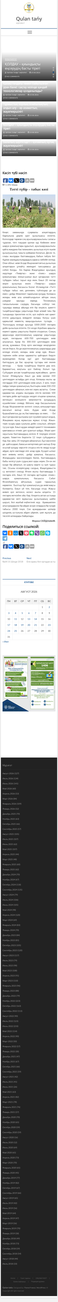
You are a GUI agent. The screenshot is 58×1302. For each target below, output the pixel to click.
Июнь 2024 (8, 905)
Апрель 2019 (9, 1218)
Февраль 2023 (9, 985)
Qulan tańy (29, 19)
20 (29, 625)
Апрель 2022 (9, 1036)
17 (8, 625)
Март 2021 (8, 1102)
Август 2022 (8, 1016)
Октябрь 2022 (9, 1006)
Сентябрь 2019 (10, 1193)
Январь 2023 (9, 990)
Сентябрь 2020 (10, 1132)
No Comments (13, 76)
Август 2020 (8, 1137)
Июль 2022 (8, 1021)
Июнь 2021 (8, 1087)
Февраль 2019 (9, 1228)
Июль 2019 (8, 1203)
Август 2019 (8, 1198)
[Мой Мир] (15, 533)
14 (35, 619)
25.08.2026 (35, 72)
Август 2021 (8, 1076)
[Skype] (47, 533)
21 (35, 625)
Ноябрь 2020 (9, 1122)
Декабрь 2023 (9, 935)
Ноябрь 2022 (9, 1001)
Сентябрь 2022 (10, 1011)
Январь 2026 (9, 808)
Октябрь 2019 (9, 1188)
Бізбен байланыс (19, 1282)
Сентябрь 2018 (10, 1253)
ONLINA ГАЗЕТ (41, 1278)
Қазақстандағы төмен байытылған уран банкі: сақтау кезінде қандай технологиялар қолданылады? (25, 87)
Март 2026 (8, 798)
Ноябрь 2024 (9, 879)
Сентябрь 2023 (10, 950)
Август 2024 (8, 894)
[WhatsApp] (42, 533)
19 (22, 625)
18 (15, 625)
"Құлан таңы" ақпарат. (16, 72)
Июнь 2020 (8, 1147)
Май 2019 (7, 1213)
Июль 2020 (8, 1142)
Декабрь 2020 (9, 1117)
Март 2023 (8, 980)
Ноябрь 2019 (9, 1183)
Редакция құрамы (37, 1281)
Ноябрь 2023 (9, 940)
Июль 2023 (8, 960)
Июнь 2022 (8, 1026)
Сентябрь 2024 (10, 889)
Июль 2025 (8, 839)
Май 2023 (7, 970)
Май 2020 (7, 1152)
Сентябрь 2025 (10, 829)
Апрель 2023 (9, 975)
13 (29, 619)
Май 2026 (7, 788)
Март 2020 (8, 1162)
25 (15, 631)
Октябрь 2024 (9, 884)
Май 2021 (7, 1092)
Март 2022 (8, 1041)
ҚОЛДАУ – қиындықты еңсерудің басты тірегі (22, 66)
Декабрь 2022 (9, 996)
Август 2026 (8, 773)
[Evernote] (31, 533)
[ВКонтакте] (5, 533)
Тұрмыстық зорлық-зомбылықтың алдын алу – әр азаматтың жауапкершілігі (25, 107)
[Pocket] (26, 533)
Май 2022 (7, 1031)
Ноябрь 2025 (9, 819)
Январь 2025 (9, 869)
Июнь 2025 (8, 844)
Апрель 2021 (9, 1097)
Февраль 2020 (9, 1167)
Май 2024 (7, 910)
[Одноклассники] (10, 533)
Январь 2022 (9, 1051)
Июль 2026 (8, 778)
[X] (21, 533)
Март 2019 (8, 1223)
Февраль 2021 (9, 1107)
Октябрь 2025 (9, 824)
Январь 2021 (9, 1112)
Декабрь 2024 (9, 874)
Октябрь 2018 (9, 1248)
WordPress (41, 1288)
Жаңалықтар (11, 59)
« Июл (6, 641)
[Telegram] (5, 538)
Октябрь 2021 (9, 1066)
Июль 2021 (8, 1081)
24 (8, 631)
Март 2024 (8, 920)
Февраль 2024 (9, 925)
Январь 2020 (9, 1172)
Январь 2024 (9, 930)
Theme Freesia (29, 1288)
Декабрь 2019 (9, 1178)
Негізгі (13, 1278)
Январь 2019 (9, 1233)
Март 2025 (8, 859)
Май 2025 (7, 849)
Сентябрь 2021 (10, 1071)
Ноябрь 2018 (9, 1243)
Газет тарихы (25, 1278)
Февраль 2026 (9, 803)
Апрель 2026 (9, 793)
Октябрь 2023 (9, 945)
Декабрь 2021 (9, 1056)
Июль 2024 (8, 899)
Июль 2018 (8, 1263)
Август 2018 (8, 1258)
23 (49, 625)
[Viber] (37, 533)
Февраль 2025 (9, 864)
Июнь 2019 (8, 1208)
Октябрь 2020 (9, 1127)
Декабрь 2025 (9, 814)
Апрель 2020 (9, 1157)
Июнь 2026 (8, 783)
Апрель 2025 (9, 854)
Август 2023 (8, 955)
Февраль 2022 (9, 1046)
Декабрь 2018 (9, 1238)
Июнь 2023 (8, 965)
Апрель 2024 (9, 915)
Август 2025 (8, 834)
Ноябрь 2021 (9, 1061)
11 (15, 619)
